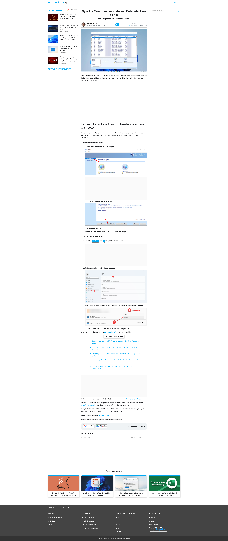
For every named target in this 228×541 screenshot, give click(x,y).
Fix (117, 24)
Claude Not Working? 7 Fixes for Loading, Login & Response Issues (63, 494)
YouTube (68, 507)
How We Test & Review (89, 525)
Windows (118, 532)
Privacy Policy (153, 525)
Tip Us (50, 525)
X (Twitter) (63, 507)
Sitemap (152, 521)
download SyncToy (110, 332)
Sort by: (133, 438)
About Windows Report (55, 518)
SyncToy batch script (88, 405)
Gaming (117, 528)
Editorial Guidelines (88, 518)
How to (117, 525)
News (117, 518)
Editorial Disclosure (88, 521)
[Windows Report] (61, 2)
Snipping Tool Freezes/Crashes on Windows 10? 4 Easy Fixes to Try (130, 494)
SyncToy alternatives (133, 399)
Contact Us (51, 521)
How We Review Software (90, 528)
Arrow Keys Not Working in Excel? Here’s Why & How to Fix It (164, 494)
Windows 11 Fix (104, 415)
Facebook (58, 507)
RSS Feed (152, 518)
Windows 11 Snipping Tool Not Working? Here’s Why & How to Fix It (97, 494)
